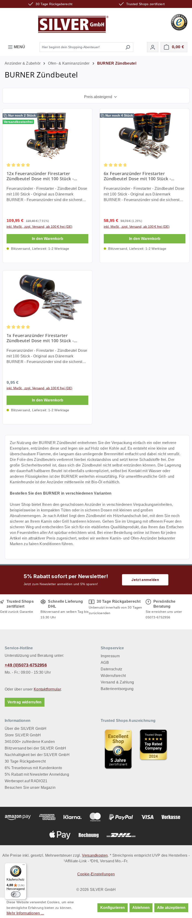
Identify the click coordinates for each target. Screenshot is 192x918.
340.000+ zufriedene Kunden (30, 742)
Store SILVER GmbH (23, 735)
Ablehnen (141, 908)
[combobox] (81, 47)
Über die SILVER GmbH (25, 729)
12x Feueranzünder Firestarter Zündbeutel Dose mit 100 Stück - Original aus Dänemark (40, 176)
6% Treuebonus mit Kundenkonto (33, 768)
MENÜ (19, 47)
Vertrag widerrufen (24, 702)
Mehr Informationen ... (25, 913)
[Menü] (23, 866)
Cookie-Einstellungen (96, 874)
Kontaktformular (47, 689)
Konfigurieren (112, 908)
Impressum (110, 656)
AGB (105, 663)
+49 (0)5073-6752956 (26, 665)
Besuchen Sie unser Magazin (30, 787)
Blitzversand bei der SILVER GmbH (35, 748)
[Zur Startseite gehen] (73, 24)
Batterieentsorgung (117, 689)
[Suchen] (127, 47)
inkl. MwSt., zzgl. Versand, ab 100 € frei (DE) (39, 226)
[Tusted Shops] (179, 22)
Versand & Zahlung (117, 682)
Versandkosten (95, 855)
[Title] (118, 749)
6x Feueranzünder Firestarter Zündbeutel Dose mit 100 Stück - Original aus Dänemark (137, 176)
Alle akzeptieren (171, 908)
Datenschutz (111, 669)
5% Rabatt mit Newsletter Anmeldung (37, 774)
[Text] (153, 749)
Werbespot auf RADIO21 (26, 781)
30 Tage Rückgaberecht (25, 761)
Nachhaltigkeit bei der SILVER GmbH (37, 755)
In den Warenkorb (47, 239)
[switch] (15, 894)
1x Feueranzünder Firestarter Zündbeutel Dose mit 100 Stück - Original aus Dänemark (40, 338)
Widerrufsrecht (113, 676)
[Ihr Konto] (152, 47)
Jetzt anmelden (145, 580)
